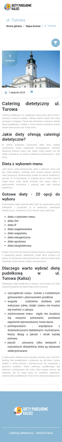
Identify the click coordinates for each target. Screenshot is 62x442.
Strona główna (14, 26)
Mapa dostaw (33, 26)
